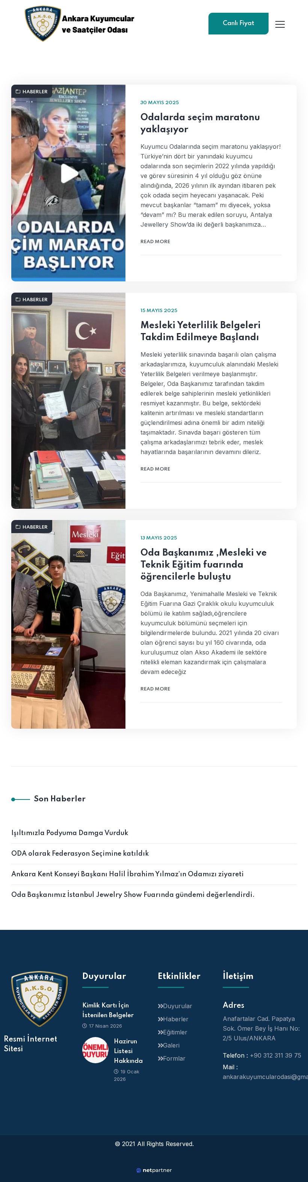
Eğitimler (175, 1032)
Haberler (35, 92)
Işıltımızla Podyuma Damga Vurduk (69, 833)
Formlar (174, 1058)
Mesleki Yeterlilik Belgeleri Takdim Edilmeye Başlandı (200, 331)
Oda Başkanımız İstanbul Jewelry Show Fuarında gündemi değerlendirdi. (133, 895)
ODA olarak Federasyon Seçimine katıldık (80, 853)
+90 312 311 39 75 (275, 1055)
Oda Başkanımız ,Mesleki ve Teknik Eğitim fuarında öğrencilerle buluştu (203, 565)
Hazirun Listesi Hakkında (128, 1051)
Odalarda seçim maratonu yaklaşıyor (200, 123)
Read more (155, 241)
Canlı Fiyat (238, 23)
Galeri (171, 1045)
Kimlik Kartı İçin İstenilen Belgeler (108, 1011)
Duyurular (177, 1006)
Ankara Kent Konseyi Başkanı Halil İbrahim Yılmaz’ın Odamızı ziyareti (127, 874)
